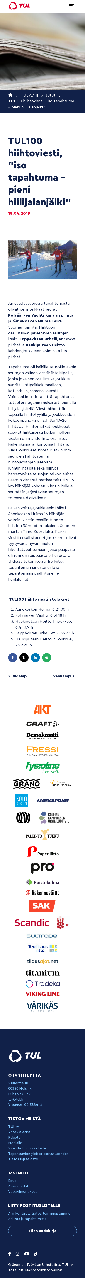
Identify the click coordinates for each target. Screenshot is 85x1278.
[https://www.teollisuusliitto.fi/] (42, 948)
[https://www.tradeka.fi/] (42, 983)
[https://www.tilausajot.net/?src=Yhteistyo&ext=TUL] (42, 961)
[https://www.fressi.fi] (42, 751)
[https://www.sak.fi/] (42, 905)
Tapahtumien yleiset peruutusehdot (38, 1154)
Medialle (15, 1143)
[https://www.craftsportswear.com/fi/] (42, 723)
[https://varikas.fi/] (42, 1006)
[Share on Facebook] (13, 657)
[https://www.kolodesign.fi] (22, 800)
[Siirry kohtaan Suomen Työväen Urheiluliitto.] (10, 95)
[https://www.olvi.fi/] (24, 817)
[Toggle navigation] (71, 5)
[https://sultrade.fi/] (42, 936)
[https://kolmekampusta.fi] (54, 817)
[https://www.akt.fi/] (42, 709)
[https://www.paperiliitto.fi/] (42, 851)
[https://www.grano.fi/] (27, 783)
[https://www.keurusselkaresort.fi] (60, 783)
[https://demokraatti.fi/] (42, 735)
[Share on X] (24, 657)
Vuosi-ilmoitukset (22, 1191)
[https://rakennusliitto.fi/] (42, 892)
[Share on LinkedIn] (36, 657)
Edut (12, 1181)
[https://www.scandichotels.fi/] (32, 922)
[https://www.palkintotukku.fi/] (42, 834)
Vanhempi (62, 676)
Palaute (14, 1137)
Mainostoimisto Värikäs (44, 1270)
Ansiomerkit (18, 1186)
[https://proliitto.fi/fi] (42, 868)
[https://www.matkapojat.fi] (53, 800)
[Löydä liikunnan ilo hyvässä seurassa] (19, 5)
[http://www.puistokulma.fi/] (42, 882)
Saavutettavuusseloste (27, 1148)
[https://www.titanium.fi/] (42, 972)
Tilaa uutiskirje (42, 1231)
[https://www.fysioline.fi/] (42, 767)
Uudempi (19, 676)
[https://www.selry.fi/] (63, 922)
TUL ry (13, 1126)
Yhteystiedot (19, 1132)
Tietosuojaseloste (23, 1159)
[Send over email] (47, 657)
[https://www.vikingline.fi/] (42, 993)
